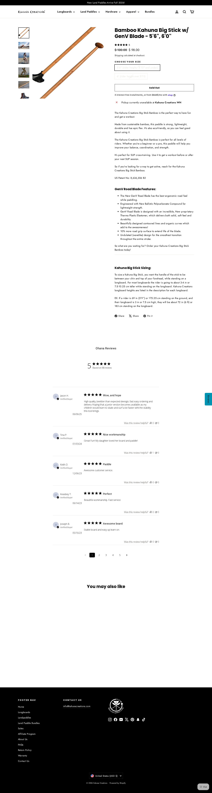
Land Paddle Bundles (29, 723)
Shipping (119, 55)
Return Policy (25, 750)
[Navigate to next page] (127, 555)
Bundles (150, 12)
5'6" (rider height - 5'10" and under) (137, 67)
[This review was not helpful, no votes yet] (156, 423)
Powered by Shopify (118, 783)
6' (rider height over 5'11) (131, 76)
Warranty (22, 755)
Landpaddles (24, 717)
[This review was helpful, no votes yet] (151, 423)
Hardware (112, 12)
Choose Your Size (128, 62)
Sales (20, 728)
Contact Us (23, 761)
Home (21, 706)
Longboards (65, 12)
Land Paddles (89, 12)
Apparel (131, 12)
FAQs (20, 744)
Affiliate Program (26, 734)
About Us (22, 739)
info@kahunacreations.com (76, 706)
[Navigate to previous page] (85, 555)
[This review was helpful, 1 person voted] (151, 452)
